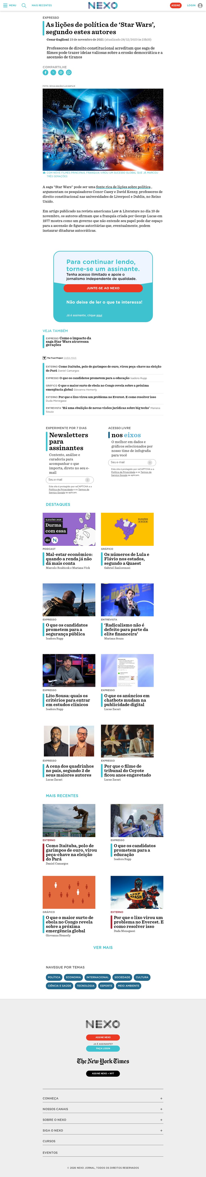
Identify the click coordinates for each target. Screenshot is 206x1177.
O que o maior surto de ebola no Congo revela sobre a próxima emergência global (69, 924)
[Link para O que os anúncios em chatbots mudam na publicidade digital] (127, 670)
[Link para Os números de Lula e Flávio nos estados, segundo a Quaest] (127, 529)
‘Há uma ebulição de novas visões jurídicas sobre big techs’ (106, 408)
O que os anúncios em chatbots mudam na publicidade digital (127, 700)
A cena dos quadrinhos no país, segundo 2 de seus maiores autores (70, 770)
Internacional (98, 977)
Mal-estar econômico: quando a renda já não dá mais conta (69, 559)
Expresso (52, 378)
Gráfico (51, 385)
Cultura (142, 977)
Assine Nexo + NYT (103, 1073)
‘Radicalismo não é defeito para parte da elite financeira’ (126, 629)
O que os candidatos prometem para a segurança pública (67, 629)
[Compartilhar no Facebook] (45, 72)
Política (54, 977)
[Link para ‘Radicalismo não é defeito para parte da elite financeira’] (127, 599)
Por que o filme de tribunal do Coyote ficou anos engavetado (127, 770)
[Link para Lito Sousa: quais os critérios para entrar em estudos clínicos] (69, 670)
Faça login (103, 1048)
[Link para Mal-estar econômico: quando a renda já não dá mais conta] (69, 529)
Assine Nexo (103, 1037)
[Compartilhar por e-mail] (61, 72)
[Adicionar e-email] (87, 480)
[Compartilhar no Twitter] (53, 72)
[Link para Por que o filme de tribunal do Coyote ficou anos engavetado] (127, 741)
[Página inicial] (103, 5)
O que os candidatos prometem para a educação (95, 378)
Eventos (50, 1152)
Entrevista (53, 408)
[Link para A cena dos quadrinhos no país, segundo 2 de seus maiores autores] (69, 741)
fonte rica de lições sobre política (123, 187)
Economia (73, 977)
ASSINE (175, 5)
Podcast (49, 548)
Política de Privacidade (61, 489)
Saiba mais (70, 358)
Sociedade (122, 977)
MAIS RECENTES (42, 5)
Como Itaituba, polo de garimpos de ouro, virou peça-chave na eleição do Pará (71, 852)
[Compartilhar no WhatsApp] (69, 72)
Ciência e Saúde (59, 985)
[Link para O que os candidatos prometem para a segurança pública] (69, 599)
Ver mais (103, 947)
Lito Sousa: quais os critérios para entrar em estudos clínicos (68, 700)
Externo (52, 366)
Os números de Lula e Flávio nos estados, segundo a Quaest (126, 559)
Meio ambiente (128, 985)
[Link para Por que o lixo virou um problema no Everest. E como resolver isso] (137, 892)
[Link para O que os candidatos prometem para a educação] (137, 820)
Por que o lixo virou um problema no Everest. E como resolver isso (107, 397)
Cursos (49, 1141)
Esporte (106, 985)
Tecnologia (86, 985)
